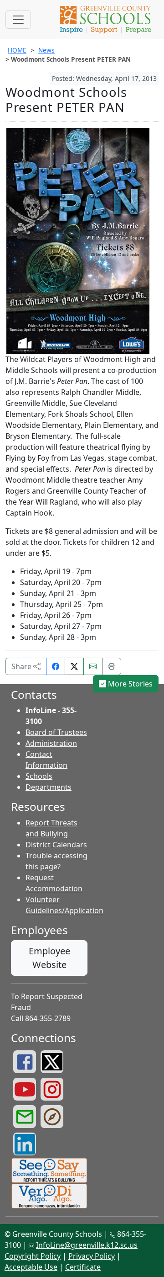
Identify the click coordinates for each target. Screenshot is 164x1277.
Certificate (83, 1267)
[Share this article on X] (74, 666)
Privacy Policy (91, 1256)
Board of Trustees (56, 732)
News (46, 50)
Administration (51, 743)
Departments (49, 787)
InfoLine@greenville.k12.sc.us (87, 1245)
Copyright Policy (33, 1256)
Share (22, 666)
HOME (17, 50)
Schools (39, 776)
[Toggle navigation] (18, 20)
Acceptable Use (31, 1267)
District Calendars (56, 845)
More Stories (129, 684)
